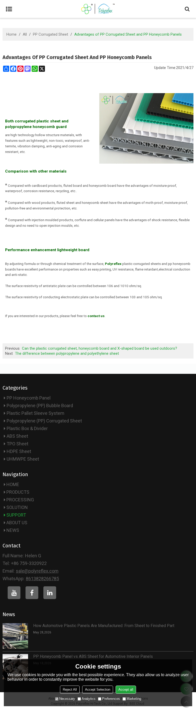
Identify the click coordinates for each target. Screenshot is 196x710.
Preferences (111, 699)
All (25, 34)
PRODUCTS (17, 492)
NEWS (12, 530)
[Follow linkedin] (49, 592)
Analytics (88, 699)
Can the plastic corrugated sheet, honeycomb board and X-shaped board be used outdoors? (99, 348)
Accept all (125, 689)
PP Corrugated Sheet (50, 34)
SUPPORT (16, 515)
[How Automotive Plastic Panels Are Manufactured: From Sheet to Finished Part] (15, 636)
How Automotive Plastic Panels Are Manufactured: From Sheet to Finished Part (103, 625)
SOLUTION (17, 507)
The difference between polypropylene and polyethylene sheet (67, 353)
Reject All (70, 689)
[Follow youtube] (14, 592)
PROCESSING (20, 499)
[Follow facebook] (32, 592)
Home (11, 34)
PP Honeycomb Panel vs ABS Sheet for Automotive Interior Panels (93, 656)
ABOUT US (16, 522)
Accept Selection (97, 689)
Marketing (134, 699)
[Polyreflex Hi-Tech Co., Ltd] (98, 9)
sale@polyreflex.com (37, 571)
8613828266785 (42, 578)
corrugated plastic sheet (37, 121)
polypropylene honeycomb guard (36, 126)
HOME (12, 484)
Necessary (67, 699)
